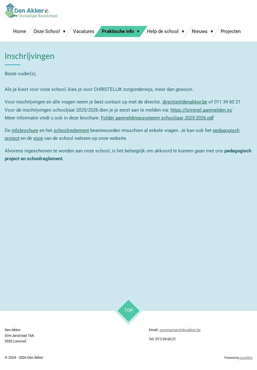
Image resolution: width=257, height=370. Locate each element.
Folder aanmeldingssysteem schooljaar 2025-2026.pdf (157, 118)
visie (38, 138)
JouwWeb (246, 357)
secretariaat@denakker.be (180, 330)
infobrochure (25, 130)
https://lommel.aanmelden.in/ (201, 110)
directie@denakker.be (184, 102)
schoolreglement (71, 130)
